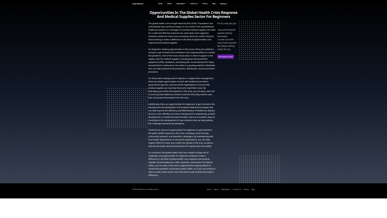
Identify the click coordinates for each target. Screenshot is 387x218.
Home (160, 4)
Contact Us (194, 4)
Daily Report (180, 4)
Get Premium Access (225, 57)
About (169, 4)
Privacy (204, 4)
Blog (213, 4)
